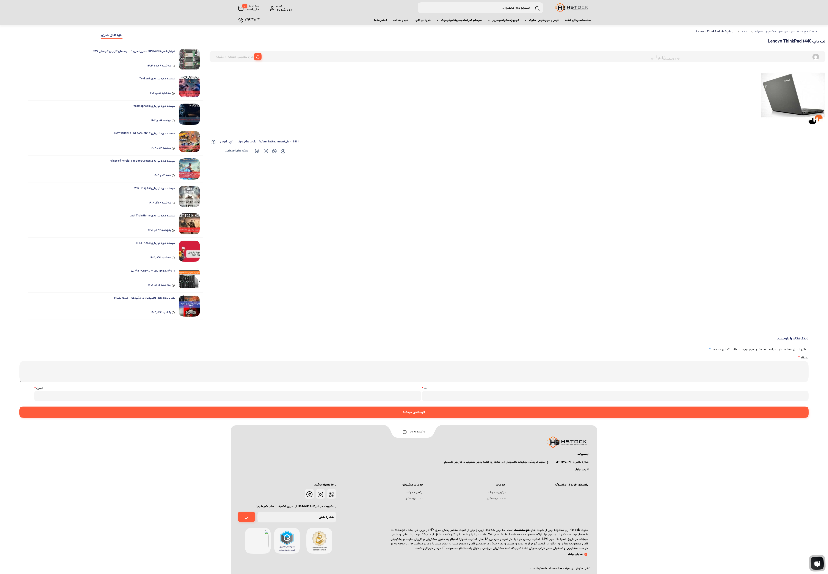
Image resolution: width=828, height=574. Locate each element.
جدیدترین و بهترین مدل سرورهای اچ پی (153, 270)
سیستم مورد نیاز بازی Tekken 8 (157, 78)
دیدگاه (803, 358)
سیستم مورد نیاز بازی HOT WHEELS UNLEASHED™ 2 (144, 133)
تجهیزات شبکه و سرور (505, 20)
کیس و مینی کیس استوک (544, 20)
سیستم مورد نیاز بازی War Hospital (154, 188)
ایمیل (38, 388)
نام (425, 388)
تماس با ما (380, 20)
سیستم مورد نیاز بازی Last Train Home (152, 216)
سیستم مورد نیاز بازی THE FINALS (155, 243)
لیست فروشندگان (496, 498)
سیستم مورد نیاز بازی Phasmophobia (153, 106)
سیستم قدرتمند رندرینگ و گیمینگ (461, 20)
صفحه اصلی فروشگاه (578, 20)
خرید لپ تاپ (423, 20)
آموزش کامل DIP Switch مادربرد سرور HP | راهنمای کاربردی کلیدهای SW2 (134, 51)
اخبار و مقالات (401, 20)
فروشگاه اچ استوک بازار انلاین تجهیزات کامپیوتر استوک (786, 31)
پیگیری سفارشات (496, 492)
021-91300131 (563, 462)
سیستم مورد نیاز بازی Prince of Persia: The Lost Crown (142, 161)
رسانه (745, 31)
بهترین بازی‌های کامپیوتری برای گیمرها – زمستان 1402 (144, 298)
